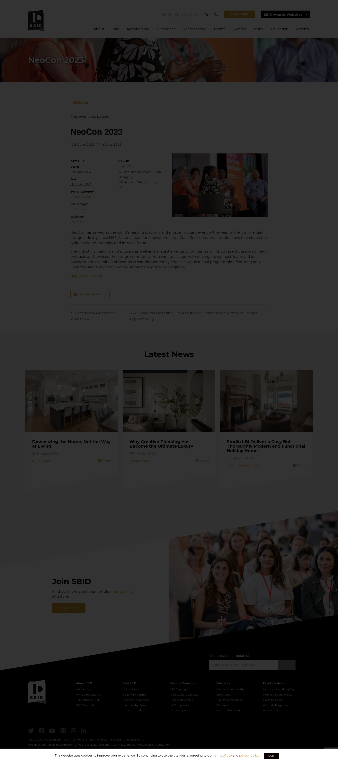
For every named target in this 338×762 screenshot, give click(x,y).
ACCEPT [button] (272, 755)
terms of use (222, 755)
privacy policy (249, 755)
